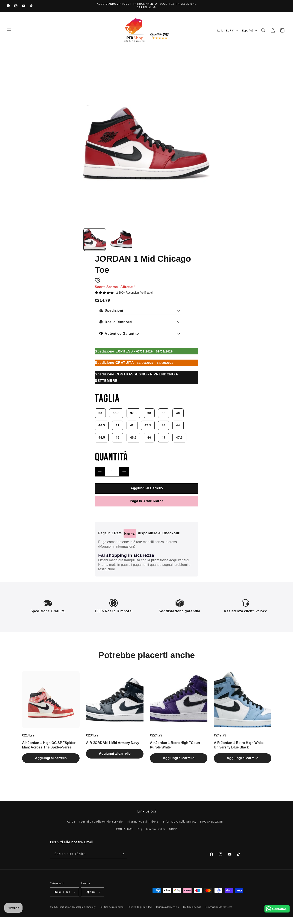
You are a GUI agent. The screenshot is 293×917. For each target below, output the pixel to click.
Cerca (71, 821)
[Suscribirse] (122, 854)
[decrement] (100, 471)
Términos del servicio (167, 906)
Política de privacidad (140, 906)
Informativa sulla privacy (179, 821)
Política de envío (192, 906)
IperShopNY (65, 907)
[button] (9, 30)
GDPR (173, 829)
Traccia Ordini (155, 829)
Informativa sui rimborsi (143, 821)
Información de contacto (218, 906)
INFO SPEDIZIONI (211, 821)
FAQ (139, 829)
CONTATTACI (124, 829)
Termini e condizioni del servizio (101, 821)
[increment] (124, 471)
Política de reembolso (112, 906)
